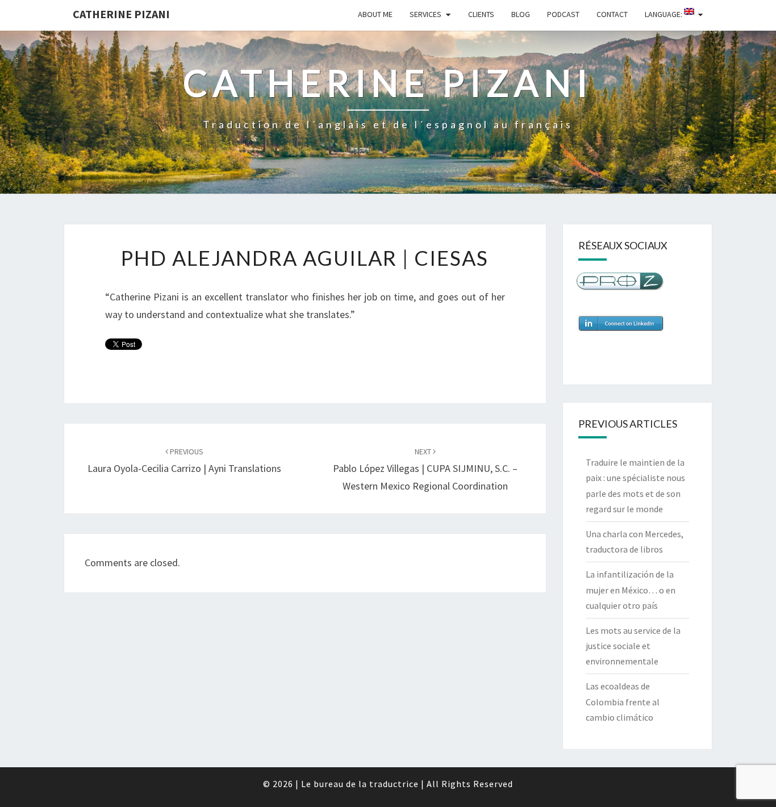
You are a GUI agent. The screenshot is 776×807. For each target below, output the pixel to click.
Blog (520, 14)
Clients (481, 14)
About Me (375, 14)
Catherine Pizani (121, 14)
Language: (664, 14)
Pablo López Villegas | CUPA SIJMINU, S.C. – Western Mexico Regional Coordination (425, 469)
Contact (612, 14)
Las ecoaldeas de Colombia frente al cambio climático (623, 701)
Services (425, 14)
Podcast (563, 14)
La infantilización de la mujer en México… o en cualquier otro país (630, 589)
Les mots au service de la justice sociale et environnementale (633, 646)
